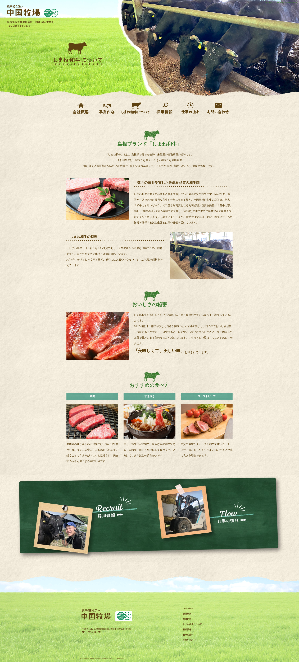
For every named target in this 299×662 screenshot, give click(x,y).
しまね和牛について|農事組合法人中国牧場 (280, 2)
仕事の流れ (191, 107)
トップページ (189, 608)
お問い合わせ (217, 107)
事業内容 (107, 107)
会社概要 (81, 107)
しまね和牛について (136, 107)
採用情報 (165, 107)
